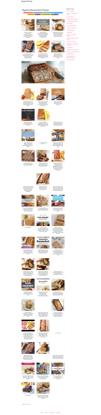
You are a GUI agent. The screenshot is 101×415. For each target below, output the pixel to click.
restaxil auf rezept (31, 14)
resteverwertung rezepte (58, 12)
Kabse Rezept (69, 32)
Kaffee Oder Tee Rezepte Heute (73, 51)
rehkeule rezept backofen (45, 14)
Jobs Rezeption (70, 47)
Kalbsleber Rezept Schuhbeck (72, 19)
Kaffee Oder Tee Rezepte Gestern (71, 35)
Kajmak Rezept (69, 23)
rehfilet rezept (37, 14)
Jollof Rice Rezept (70, 16)
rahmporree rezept (55, 14)
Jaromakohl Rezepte (71, 11)
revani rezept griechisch (38, 12)
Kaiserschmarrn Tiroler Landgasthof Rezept (71, 57)
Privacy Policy (52, 412)
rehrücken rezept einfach (28, 12)
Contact (46, 412)
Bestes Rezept (26, 1)
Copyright (58, 412)
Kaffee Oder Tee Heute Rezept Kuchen (72, 39)
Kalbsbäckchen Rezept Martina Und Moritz (72, 44)
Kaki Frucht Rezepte (70, 59)
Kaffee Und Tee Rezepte (71, 41)
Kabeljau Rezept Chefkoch (72, 28)
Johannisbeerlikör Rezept (71, 25)
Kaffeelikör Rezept (70, 54)
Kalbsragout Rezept (70, 30)
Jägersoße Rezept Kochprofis (72, 21)
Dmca (42, 412)
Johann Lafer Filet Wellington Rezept (72, 14)
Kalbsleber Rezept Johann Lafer (73, 49)
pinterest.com (28, 404)
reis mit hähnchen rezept (48, 12)
